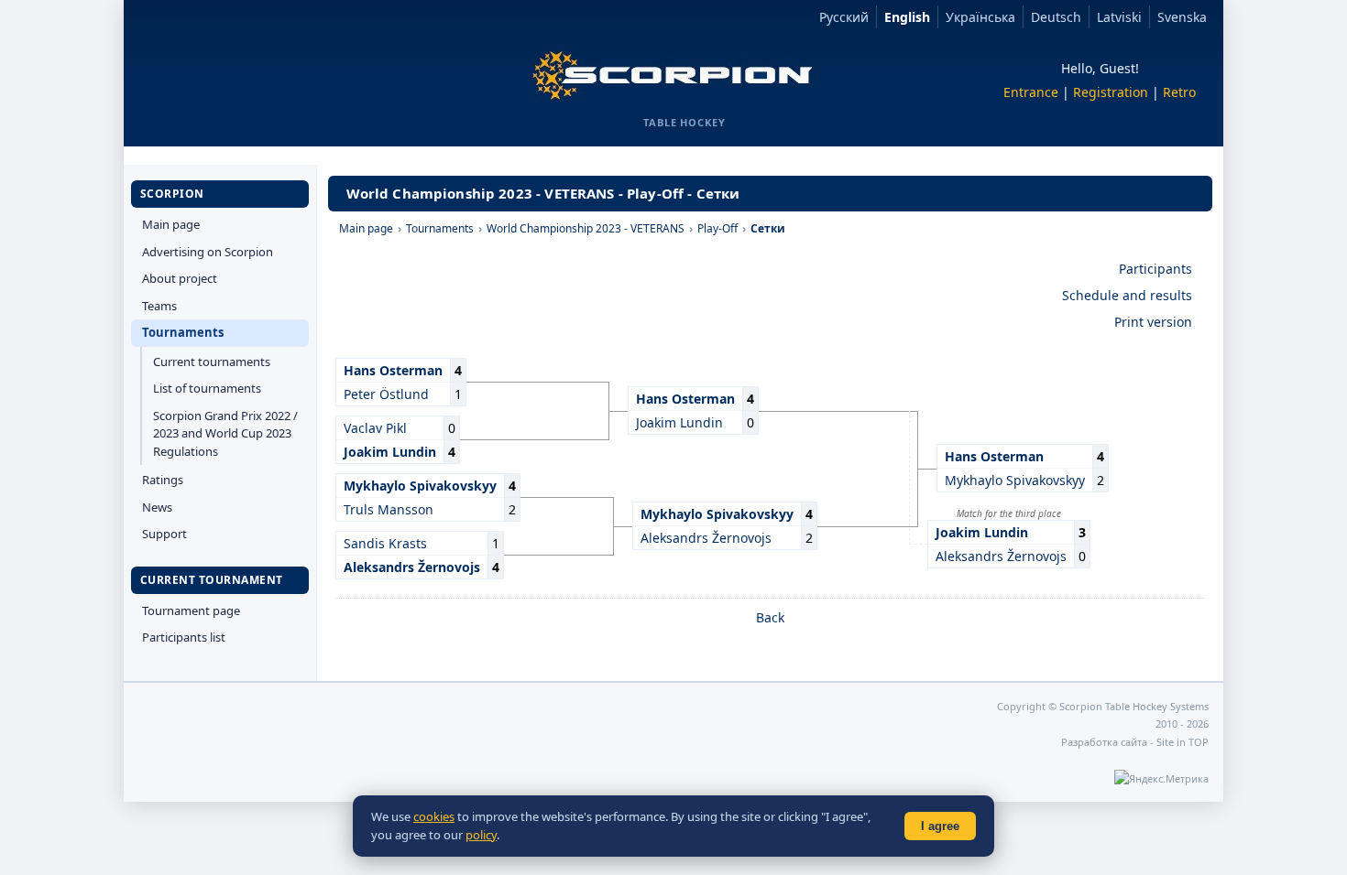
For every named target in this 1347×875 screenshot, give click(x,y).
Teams (159, 305)
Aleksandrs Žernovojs (1001, 556)
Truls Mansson (388, 509)
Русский (844, 17)
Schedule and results (1127, 295)
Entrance (1030, 92)
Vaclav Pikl (375, 428)
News (157, 507)
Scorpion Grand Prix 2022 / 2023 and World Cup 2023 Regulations (225, 433)
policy (481, 834)
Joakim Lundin (679, 422)
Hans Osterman (393, 370)
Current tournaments (211, 361)
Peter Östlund (386, 394)
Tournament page (191, 610)
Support (164, 533)
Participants (1155, 268)
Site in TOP (1182, 742)
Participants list (183, 637)
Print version (1153, 321)
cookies (433, 816)
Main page (171, 224)
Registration (1110, 92)
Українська (980, 17)
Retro (1179, 92)
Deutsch (1056, 17)
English (907, 17)
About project (179, 278)
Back (770, 617)
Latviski (1119, 17)
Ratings (162, 479)
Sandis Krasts (385, 543)
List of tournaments (207, 388)
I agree (940, 826)
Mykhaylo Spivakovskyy (1015, 480)
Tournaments (183, 332)
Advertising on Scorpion (207, 251)
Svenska (1182, 17)
